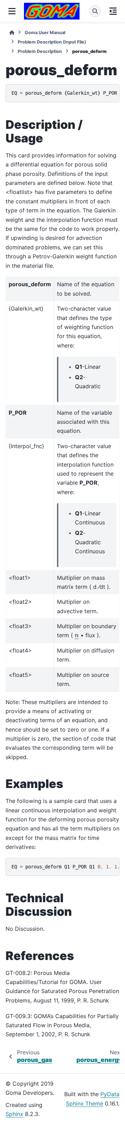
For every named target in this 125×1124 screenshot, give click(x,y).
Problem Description (40, 51)
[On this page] (113, 11)
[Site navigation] (12, 11)
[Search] (95, 11)
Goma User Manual (45, 32)
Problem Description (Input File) (52, 42)
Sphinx (14, 1113)
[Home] (11, 32)
